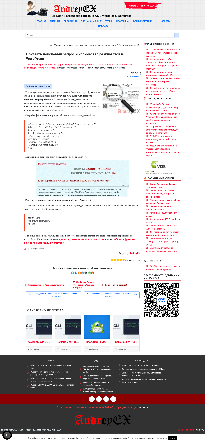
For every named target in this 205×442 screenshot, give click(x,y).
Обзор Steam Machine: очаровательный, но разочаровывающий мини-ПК (49, 373)
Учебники (48, 285)
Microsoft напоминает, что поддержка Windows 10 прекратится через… (144, 380)
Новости (103, 26)
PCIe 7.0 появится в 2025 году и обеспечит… (141, 365)
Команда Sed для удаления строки (161, 214)
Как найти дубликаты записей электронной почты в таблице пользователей (163, 91)
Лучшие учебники (142, 21)
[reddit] (92, 273)
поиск (41, 285)
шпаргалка (59, 285)
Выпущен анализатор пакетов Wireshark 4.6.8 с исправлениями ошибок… (97, 369)
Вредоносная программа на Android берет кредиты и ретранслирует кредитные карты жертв (162, 150)
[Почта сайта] (99, 399)
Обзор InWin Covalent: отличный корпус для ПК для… (50, 366)
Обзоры (165, 21)
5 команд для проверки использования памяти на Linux (161, 249)
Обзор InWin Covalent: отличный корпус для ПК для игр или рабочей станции (162, 107)
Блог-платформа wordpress (61, 64)
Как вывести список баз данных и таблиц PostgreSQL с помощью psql (161, 193)
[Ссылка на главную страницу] (75, 7)
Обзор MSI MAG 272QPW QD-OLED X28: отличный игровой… (52, 386)
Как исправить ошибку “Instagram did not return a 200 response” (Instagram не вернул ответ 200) (161, 64)
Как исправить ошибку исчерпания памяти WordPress (161, 73)
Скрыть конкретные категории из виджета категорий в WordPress (163, 81)
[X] (85, 273)
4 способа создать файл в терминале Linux (160, 185)
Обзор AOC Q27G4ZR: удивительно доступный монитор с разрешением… (50, 379)
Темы (108, 21)
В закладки (134, 76)
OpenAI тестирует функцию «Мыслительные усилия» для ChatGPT (141, 374)
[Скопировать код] (138, 122)
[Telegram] (82, 273)
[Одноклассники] (79, 273)
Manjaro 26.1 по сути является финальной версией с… (96, 383)
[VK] (106, 399)
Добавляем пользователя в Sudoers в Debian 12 (161, 227)
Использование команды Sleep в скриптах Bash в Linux (163, 201)
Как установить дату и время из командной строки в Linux (162, 233)
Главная (41, 21)
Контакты (142, 407)
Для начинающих (91, 21)
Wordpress (40, 64)
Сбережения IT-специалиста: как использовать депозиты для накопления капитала (162, 129)
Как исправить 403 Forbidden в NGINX (163, 221)
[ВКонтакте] (76, 273)
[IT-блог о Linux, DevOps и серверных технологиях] (37, 8)
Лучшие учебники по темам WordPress (96, 64)
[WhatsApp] (89, 273)
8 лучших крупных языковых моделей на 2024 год (143, 369)
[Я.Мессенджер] (72, 273)
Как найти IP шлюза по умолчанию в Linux (159, 208)
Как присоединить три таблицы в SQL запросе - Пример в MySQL (163, 241)
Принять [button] (172, 438)
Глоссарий (70, 21)
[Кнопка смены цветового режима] (7, 435)
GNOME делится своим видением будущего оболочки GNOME (161, 139)
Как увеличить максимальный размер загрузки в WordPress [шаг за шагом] (163, 52)
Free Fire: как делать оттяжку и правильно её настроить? (163, 268)
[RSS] (92, 399)
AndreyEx (135, 253)
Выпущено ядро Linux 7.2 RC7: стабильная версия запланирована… (98, 390)
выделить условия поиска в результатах (80, 239)
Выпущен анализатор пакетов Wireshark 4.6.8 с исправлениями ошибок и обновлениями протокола (163, 119)
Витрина (55, 21)
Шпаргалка (122, 21)
